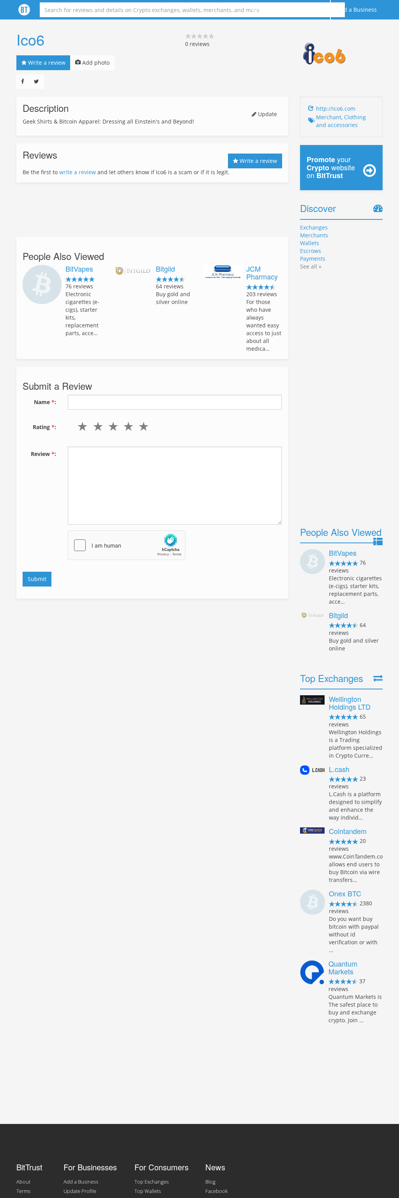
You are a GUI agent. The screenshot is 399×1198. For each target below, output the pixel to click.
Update (266, 114)
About (285, 9)
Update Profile (80, 1191)
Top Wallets (147, 1191)
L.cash (339, 769)
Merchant (328, 117)
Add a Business (357, 9)
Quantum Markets (342, 967)
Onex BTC (345, 893)
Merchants (314, 235)
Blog (210, 1182)
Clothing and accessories (341, 121)
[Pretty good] (126, 426)
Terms (23, 1191)
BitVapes (79, 268)
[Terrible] (80, 426)
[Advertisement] (152, 209)
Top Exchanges (151, 1182)
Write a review (45, 62)
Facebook (216, 1191)
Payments (312, 258)
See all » (310, 266)
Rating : (44, 427)
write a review (77, 172)
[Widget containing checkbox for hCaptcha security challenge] (126, 545)
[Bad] (96, 426)
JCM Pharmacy (262, 272)
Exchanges (314, 227)
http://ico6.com (335, 108)
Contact (314, 9)
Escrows (310, 250)
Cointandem (348, 831)
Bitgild (165, 268)
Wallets (309, 243)
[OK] (111, 426)
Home (257, 9)
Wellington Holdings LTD (350, 703)
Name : (45, 402)
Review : (43, 454)
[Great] (142, 426)
